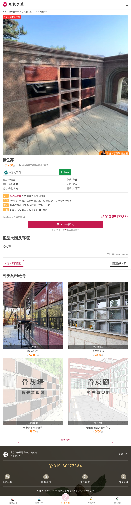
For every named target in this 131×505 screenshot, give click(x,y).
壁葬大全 (65, 439)
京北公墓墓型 (30, 12)
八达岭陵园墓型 (13, 263)
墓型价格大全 (15, 12)
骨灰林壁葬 (98, 351)
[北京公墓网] (13, 4)
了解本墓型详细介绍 (117, 153)
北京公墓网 (63, 490)
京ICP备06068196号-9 (82, 490)
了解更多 (122, 454)
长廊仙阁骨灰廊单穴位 (98, 427)
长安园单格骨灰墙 (32, 427)
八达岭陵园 (42, 12)
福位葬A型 (32, 351)
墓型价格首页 (119, 263)
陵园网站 (65, 172)
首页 (5, 12)
